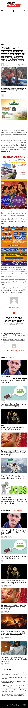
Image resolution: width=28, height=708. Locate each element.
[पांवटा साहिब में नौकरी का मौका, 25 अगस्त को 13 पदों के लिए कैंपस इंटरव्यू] (14, 393)
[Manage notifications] (24, 705)
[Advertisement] (14, 27)
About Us (11, 704)
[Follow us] (24, 10)
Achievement (5, 474)
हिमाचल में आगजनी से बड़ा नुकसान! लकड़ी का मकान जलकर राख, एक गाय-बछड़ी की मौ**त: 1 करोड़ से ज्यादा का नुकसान (13, 633)
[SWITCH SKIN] (13, 10)
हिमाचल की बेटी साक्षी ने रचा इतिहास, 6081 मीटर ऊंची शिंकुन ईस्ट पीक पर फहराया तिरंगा (14, 477)
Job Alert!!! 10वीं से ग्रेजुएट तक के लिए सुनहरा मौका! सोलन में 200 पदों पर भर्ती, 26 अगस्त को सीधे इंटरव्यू (14, 501)
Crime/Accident (5, 376)
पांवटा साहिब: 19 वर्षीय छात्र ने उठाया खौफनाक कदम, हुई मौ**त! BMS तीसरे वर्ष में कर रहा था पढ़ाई (14, 659)
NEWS (9, 497)
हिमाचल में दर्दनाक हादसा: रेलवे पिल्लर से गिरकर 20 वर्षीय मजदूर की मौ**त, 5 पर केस (14, 428)
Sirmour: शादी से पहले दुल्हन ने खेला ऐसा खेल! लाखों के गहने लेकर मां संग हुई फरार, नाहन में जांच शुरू (14, 453)
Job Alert (4, 497)
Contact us (17, 704)
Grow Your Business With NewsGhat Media (14, 705)
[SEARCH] (26, 11)
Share (2, 69)
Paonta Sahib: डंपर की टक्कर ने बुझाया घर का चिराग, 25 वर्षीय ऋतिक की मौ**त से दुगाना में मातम (14, 381)
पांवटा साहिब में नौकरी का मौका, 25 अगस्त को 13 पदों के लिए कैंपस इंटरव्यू (13, 405)
